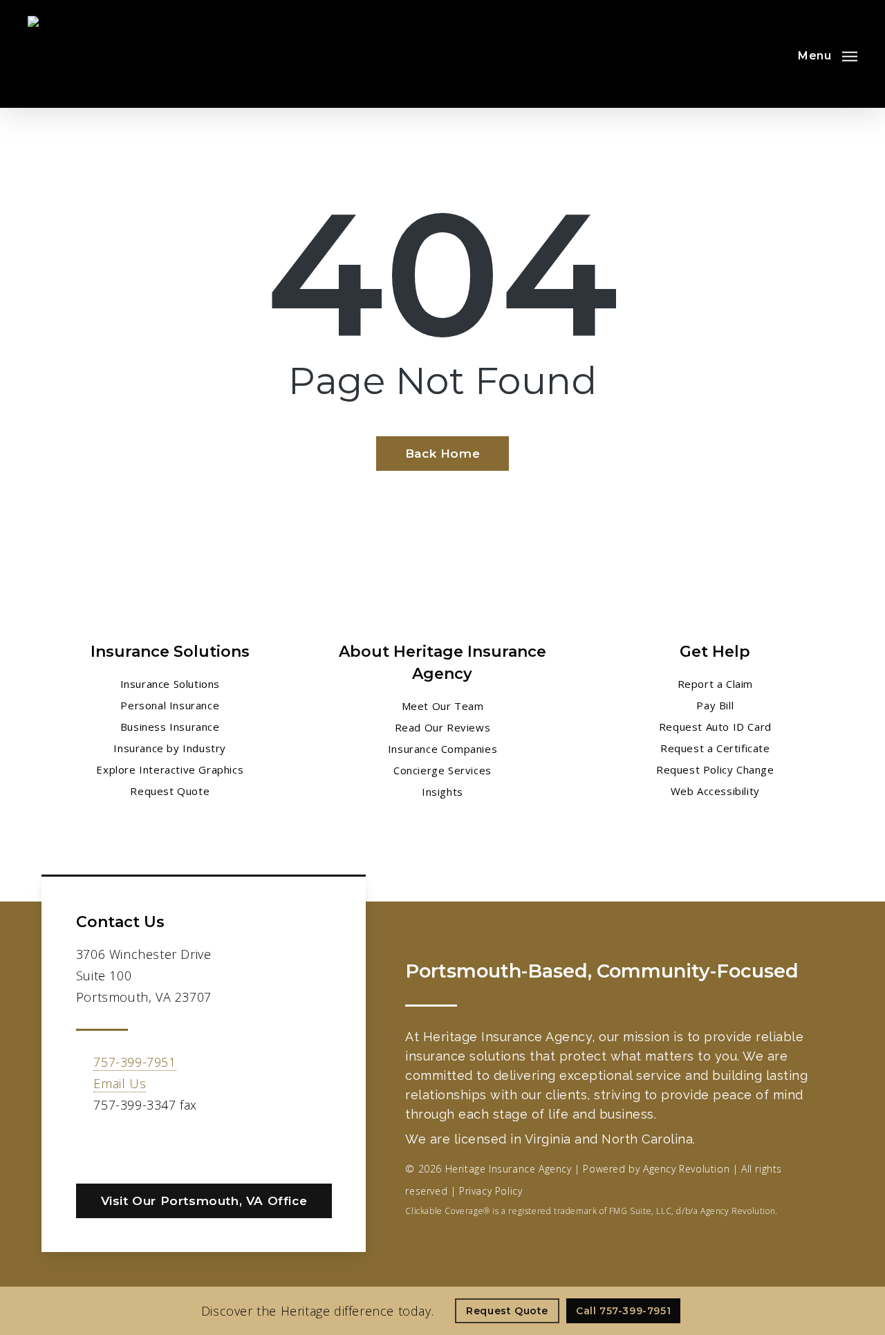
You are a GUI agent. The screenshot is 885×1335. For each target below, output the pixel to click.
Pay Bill (715, 705)
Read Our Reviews (443, 727)
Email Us (119, 1083)
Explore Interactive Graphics (169, 769)
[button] (827, 54)
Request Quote (169, 791)
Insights (442, 792)
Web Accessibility (715, 791)
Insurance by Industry (169, 748)
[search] (773, 54)
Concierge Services (442, 770)
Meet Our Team (443, 706)
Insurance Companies (442, 749)
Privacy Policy (490, 1190)
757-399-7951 (134, 1062)
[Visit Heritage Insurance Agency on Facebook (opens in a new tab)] (89, 1145)
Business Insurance (170, 727)
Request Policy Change (715, 769)
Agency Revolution (686, 1168)
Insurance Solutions (170, 684)
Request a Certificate (715, 748)
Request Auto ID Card (715, 727)
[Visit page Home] (61, 54)
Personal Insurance (169, 705)
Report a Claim (715, 684)
